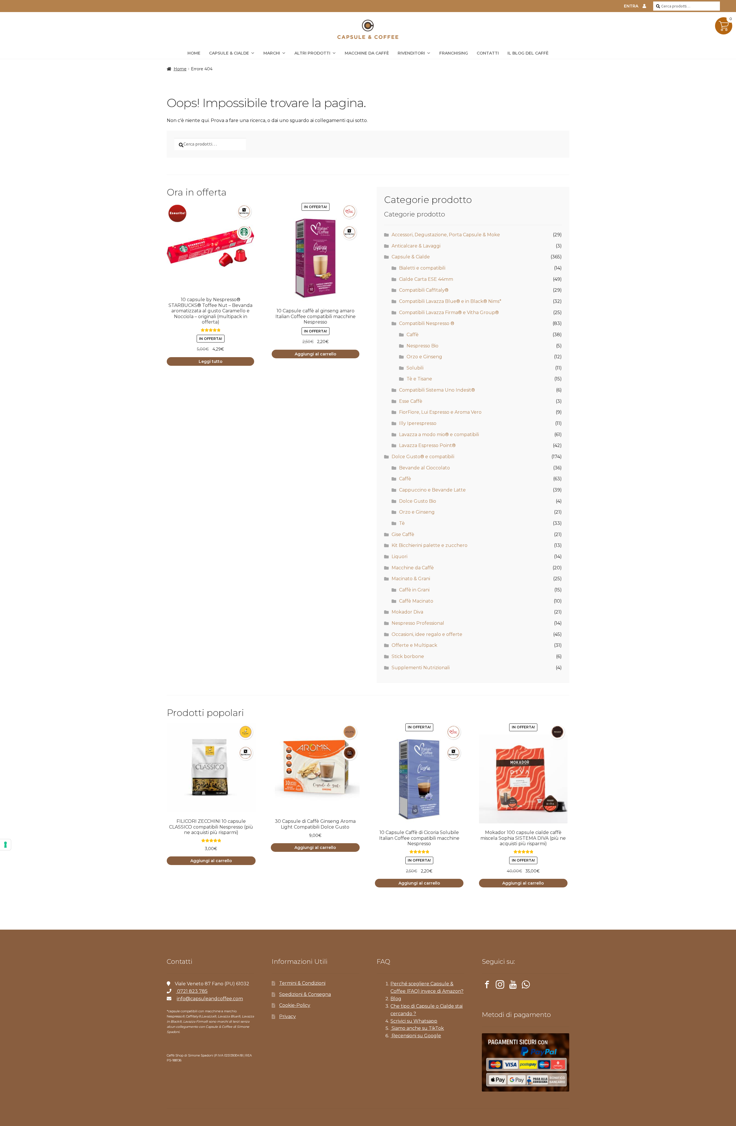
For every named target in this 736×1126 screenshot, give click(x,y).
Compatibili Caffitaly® (423, 290)
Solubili (415, 368)
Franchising (453, 53)
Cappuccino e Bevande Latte (432, 490)
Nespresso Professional (418, 623)
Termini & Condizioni (302, 983)
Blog (395, 998)
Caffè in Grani (414, 590)
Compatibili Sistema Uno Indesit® (437, 390)
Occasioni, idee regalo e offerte (427, 634)
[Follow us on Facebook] (487, 985)
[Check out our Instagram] (500, 985)
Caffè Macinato (416, 601)
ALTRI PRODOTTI (312, 53)
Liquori (399, 556)
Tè (402, 523)
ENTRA (631, 6)
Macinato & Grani (411, 578)
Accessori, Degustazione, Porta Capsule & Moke (446, 234)
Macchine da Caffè (367, 53)
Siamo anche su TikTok (417, 1028)
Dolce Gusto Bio (417, 501)
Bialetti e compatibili (422, 268)
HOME (193, 53)
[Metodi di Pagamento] (525, 1062)
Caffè (413, 334)
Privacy (287, 1016)
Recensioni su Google (415, 1035)
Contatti (488, 53)
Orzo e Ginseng (424, 356)
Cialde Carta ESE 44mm (426, 279)
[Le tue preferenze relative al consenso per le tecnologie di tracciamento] (5, 844)
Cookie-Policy (294, 1005)
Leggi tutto (211, 361)
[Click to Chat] (526, 985)
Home (180, 68)
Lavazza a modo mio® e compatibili (439, 434)
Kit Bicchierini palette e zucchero (429, 545)
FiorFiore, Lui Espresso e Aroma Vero (440, 412)
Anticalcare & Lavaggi (416, 246)
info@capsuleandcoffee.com (210, 998)
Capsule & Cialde (229, 53)
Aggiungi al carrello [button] (315, 354)
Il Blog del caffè (528, 53)
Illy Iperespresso (417, 423)
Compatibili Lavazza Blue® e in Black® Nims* (450, 301)
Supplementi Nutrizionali (421, 667)
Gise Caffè (403, 534)
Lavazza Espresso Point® (427, 445)
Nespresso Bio (422, 346)
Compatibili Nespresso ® (426, 323)
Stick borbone (408, 656)
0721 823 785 (192, 991)
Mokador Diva (407, 612)
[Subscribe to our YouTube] (513, 985)
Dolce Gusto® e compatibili (423, 456)
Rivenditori (411, 53)
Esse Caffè (410, 401)
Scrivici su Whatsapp (413, 1021)
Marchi (271, 53)
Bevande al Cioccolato (424, 468)
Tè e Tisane (419, 379)
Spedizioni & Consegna (305, 994)
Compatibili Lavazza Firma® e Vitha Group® (449, 312)
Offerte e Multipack (414, 645)
